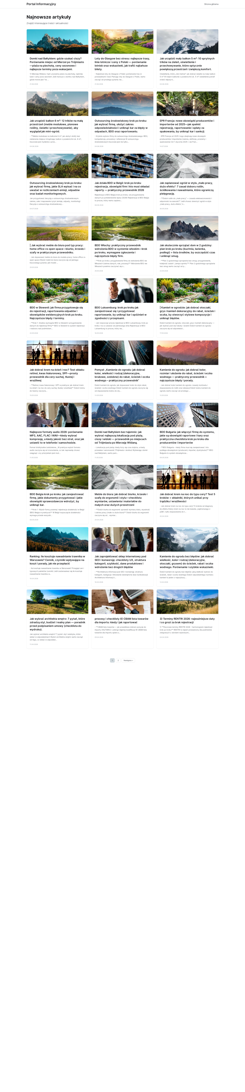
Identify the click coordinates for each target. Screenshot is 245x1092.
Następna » (128, 660)
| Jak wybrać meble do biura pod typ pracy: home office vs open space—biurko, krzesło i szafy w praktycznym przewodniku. (57, 249)
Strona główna (211, 4)
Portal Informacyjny (41, 4)
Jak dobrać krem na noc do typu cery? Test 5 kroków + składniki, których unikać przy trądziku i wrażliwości (187, 498)
